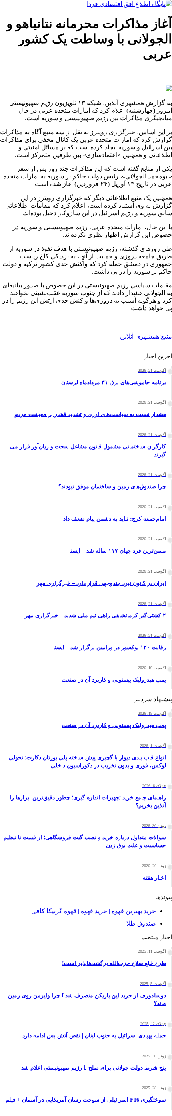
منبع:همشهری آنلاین (146, 336)
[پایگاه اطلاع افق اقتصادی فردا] (129, 3)
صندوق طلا (141, 923)
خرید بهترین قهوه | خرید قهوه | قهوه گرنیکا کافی (93, 911)
